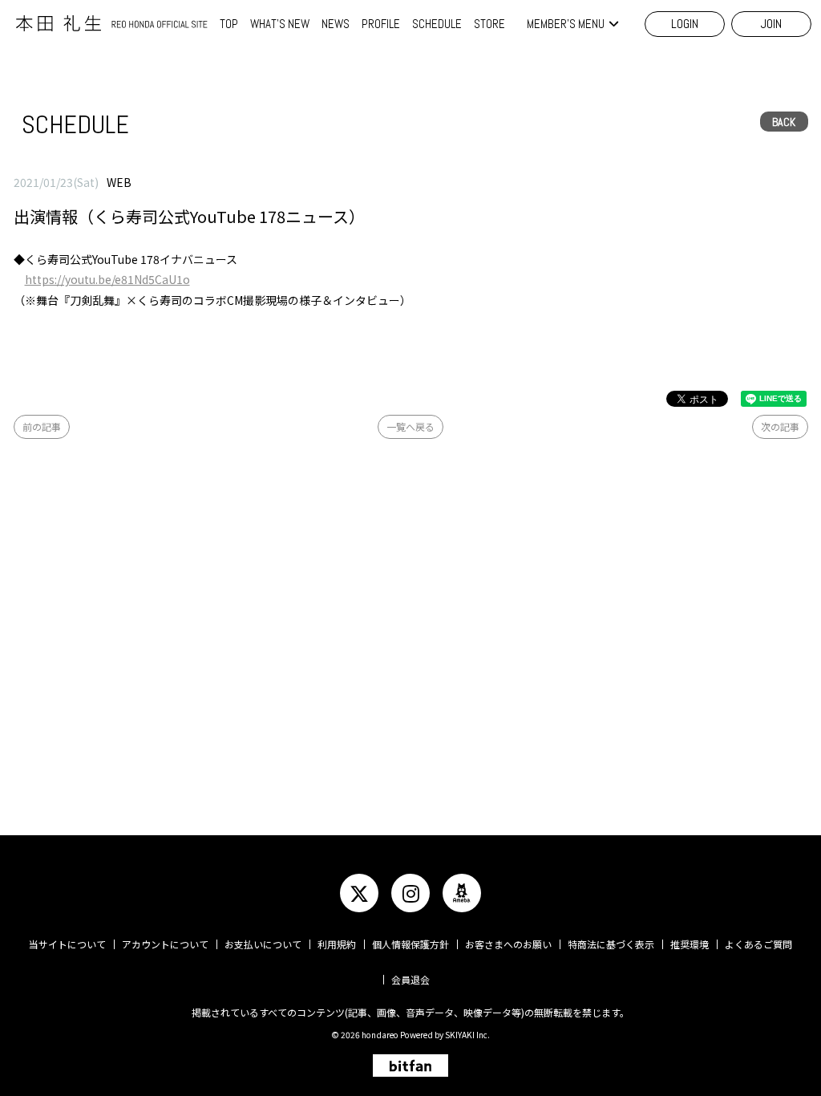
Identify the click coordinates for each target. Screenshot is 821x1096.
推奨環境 (689, 944)
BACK (783, 122)
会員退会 (410, 979)
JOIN (771, 23)
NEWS (336, 23)
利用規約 (336, 944)
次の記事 (780, 426)
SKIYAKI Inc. (467, 1035)
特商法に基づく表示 (611, 944)
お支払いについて (262, 944)
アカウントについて (165, 944)
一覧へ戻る (410, 426)
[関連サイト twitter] (359, 893)
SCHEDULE (437, 23)
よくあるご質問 (758, 944)
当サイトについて (67, 944)
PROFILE (381, 23)
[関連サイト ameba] (462, 893)
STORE (489, 23)
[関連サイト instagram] (410, 893)
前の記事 (41, 426)
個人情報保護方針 (410, 944)
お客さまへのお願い (508, 944)
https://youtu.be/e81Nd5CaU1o (107, 279)
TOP (229, 23)
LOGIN (684, 23)
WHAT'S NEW (279, 23)
